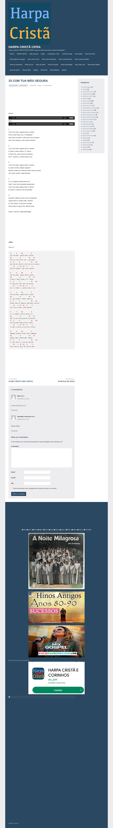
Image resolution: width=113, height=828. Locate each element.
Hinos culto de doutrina (49, 59)
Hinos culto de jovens (65, 59)
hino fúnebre (78, 54)
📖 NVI (34, 529)
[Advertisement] (42, 100)
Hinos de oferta (40, 64)
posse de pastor (15, 70)
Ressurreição (26, 70)
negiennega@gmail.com (18, 405)
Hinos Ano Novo (90, 54)
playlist (64, 70)
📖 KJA (51, 529)
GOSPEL (85, 98)
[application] (42, 118)
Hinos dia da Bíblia (66, 64)
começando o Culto (53, 54)
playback (85, 138)
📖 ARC (68, 529)
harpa (39, 85)
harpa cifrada (13, 85)
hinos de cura (29, 64)
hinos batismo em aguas (17, 59)
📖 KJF (45, 529)
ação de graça (33, 54)
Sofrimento (44, 70)
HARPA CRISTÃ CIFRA (25, 47)
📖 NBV (39, 529)
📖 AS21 (62, 529)
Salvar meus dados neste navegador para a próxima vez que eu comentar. (35, 488)
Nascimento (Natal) (94, 64)
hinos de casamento (16, 64)
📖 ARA (73, 529)
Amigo (43, 54)
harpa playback (54, 70)
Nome (13, 472)
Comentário (15, 446)
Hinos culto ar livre (33, 59)
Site (12, 483)
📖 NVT (28, 529)
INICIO (12, 54)
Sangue (35, 70)
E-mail (13, 477)
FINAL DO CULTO (88, 96)
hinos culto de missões (82, 59)
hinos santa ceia (80, 64)
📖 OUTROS (87, 529)
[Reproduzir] (10, 118)
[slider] (71, 117)
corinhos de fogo (67, 54)
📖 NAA (56, 529)
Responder (14, 410)
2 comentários (47, 85)
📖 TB (23, 529)
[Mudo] (68, 118)
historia (85, 133)
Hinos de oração (53, 64)
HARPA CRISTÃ (22, 54)
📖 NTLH (80, 529)
